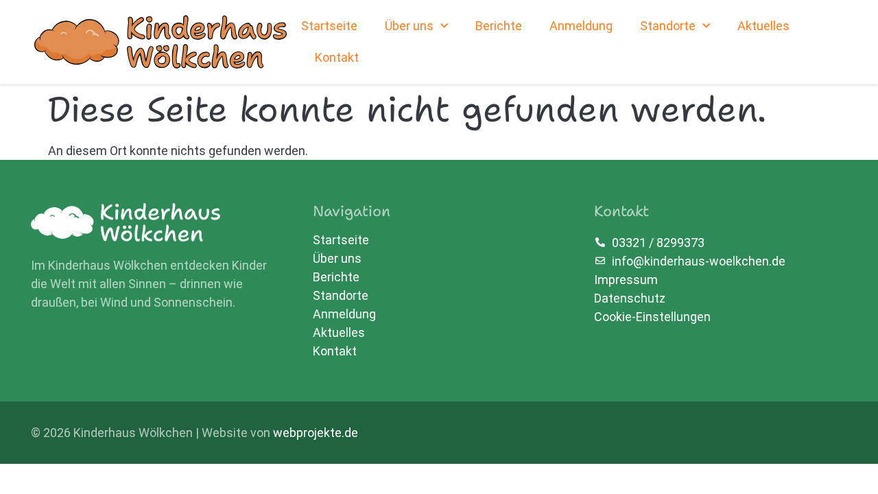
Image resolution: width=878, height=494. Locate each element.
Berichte (498, 26)
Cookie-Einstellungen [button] (652, 316)
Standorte (668, 26)
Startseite (329, 26)
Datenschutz (629, 298)
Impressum (626, 279)
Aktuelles (763, 26)
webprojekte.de (315, 432)
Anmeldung (581, 26)
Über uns (409, 26)
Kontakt (337, 57)
